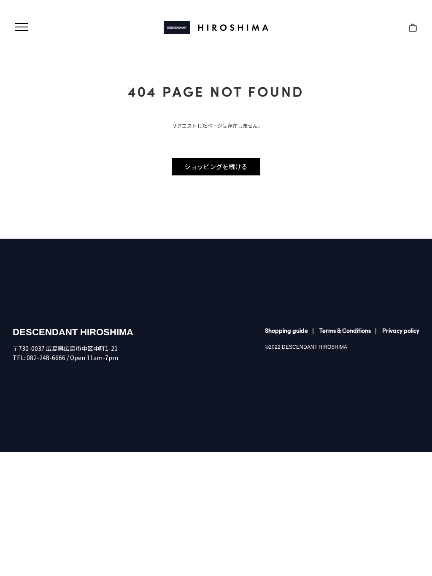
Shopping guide (286, 330)
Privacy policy (400, 330)
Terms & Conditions (345, 330)
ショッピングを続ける (216, 166)
